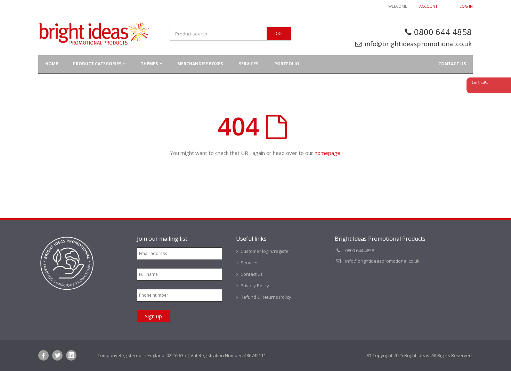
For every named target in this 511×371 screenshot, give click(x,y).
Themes (149, 64)
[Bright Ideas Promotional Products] (94, 34)
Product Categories (97, 64)
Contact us (452, 64)
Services (248, 64)
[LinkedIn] (71, 355)
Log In (466, 6)
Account (428, 6)
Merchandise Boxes (200, 64)
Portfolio (286, 64)
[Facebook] (43, 355)
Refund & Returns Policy (266, 297)
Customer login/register (265, 251)
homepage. (328, 152)
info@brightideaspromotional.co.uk (418, 44)
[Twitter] (57, 355)
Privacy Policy (255, 285)
